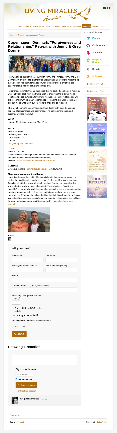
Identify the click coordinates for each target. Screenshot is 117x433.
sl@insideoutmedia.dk (37, 168)
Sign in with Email (96, 91)
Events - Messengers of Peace (31, 35)
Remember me (25, 379)
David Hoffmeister (25, 26)
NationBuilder (101, 422)
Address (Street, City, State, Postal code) (30, 285)
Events (63, 26)
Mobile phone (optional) (56, 265)
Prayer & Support (97, 61)
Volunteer (97, 52)
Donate (95, 26)
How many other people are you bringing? (26, 297)
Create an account (28, 390)
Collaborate (98, 45)
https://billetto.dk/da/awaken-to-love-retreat (36, 160)
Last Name (50, 255)
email (22, 422)
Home (14, 26)
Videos (35, 26)
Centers (57, 26)
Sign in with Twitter (97, 83)
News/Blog (71, 26)
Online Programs (45, 26)
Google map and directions (21, 143)
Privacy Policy (16, 415)
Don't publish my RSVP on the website (28, 309)
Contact (102, 26)
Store (79, 26)
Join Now (97, 76)
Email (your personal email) (24, 265)
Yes (16, 326)
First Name (17, 255)
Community (86, 26)
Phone (15, 275)
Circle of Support (94, 32)
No (24, 326)
